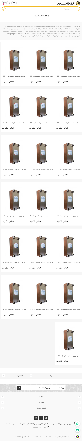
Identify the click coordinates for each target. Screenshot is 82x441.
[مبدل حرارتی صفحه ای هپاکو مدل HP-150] (68, 152)
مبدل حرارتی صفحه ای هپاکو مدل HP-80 (68, 122)
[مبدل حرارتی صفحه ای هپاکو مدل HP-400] (14, 199)
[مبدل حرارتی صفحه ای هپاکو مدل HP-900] (68, 292)
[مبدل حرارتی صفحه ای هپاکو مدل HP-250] (14, 152)
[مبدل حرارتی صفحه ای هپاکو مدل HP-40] (68, 59)
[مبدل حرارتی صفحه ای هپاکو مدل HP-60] (14, 59)
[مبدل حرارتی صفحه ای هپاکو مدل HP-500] (68, 246)
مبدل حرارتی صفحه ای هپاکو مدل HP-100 (41, 122)
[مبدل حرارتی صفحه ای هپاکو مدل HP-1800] (68, 339)
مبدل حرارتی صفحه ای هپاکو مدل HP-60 (14, 76)
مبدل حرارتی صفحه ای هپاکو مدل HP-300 (68, 216)
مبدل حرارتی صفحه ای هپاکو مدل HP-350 (41, 216)
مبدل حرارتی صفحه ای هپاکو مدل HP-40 (68, 76)
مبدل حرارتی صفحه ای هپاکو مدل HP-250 (14, 169)
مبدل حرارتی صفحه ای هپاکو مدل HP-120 (14, 122)
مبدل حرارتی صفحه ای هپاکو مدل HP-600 (41, 262)
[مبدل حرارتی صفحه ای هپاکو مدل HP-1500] (14, 292)
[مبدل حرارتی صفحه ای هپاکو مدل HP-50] (41, 59)
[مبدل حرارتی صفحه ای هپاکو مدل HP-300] (68, 199)
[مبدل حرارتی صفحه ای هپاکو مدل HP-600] (41, 246)
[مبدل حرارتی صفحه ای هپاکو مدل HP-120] (14, 106)
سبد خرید (4, 3)
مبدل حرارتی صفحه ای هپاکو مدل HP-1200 (41, 309)
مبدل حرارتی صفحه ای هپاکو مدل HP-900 (68, 309)
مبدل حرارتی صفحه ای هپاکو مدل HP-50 (41, 76)
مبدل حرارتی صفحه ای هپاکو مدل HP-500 (68, 262)
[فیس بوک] (41, 418)
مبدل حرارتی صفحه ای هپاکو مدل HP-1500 (14, 309)
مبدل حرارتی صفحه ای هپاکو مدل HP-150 (68, 169)
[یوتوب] (36, 418)
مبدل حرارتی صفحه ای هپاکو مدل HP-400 (14, 216)
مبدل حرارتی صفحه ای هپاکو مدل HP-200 (41, 169)
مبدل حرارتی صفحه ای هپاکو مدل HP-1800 (68, 356)
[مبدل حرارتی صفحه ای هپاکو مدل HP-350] (41, 199)
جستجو (4, 9)
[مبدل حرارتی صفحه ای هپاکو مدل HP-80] (68, 106)
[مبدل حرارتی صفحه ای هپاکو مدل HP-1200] (41, 292)
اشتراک (19, 388)
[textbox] (41, 8)
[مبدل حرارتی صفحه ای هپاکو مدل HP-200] (41, 152)
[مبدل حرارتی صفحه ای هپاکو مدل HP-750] (14, 246)
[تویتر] (46, 418)
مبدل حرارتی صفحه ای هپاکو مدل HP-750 (14, 262)
